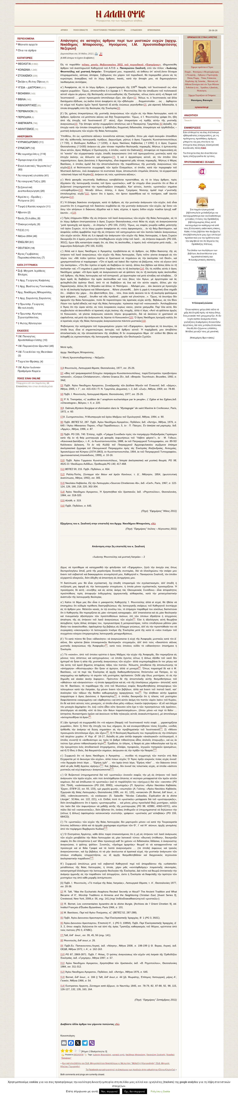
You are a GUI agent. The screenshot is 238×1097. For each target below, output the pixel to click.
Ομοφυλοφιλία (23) (30, 159)
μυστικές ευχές (118, 1055)
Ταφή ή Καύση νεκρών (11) (34, 206)
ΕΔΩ (203, 148)
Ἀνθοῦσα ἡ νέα (192, 87)
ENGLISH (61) (26, 242)
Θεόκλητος (201, 90)
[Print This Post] (96, 53)
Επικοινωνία (154, 30)
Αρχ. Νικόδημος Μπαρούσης (35, 292)
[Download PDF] (100, 53)
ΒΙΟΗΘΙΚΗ (24, 93)
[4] (76, 123)
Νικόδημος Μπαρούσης (135, 1055)
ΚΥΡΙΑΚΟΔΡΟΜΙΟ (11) (31, 142)
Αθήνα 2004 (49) (27, 236)
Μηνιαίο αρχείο (27, 44)
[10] (81, 190)
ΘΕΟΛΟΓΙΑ (24, 63)
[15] (131, 317)
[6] (141, 150)
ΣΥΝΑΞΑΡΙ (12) (26, 148)
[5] (161, 123)
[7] (113, 157)
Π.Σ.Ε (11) (23, 230)
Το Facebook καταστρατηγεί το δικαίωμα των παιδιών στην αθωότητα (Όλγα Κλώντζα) (130, 1069)
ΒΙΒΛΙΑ (22, 99)
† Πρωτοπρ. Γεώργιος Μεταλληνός (31, 305)
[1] (134, 97)
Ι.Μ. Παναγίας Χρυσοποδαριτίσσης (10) (32, 338)
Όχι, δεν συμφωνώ (134, 1091)
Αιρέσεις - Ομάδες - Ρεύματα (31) (30, 198)
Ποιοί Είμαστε (80, 30)
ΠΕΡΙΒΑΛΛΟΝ (25, 111)
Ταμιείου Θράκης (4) (30, 361)
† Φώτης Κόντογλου (30, 323)
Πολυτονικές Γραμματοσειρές (109, 30)
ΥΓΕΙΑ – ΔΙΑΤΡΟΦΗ (29, 87)
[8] (68, 167)
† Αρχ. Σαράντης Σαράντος (34, 298)
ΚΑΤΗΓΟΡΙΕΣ (24, 57)
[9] (92, 174)
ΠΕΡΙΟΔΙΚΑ (24, 117)
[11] (87, 193)
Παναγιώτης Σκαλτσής (155, 1055)
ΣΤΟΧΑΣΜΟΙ (25, 75)
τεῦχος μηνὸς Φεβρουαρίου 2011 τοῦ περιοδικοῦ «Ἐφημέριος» (121, 64)
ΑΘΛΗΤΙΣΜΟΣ (26, 129)
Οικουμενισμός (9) (29, 224)
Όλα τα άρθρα (27, 50)
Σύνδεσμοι (136, 30)
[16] (143, 320)
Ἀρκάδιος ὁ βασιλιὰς (209, 87)
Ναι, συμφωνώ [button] (109, 1091)
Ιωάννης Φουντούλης (102, 1055)
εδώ (153, 523)
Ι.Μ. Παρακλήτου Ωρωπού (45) (36, 346)
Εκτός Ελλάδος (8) (29, 218)
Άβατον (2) (24, 212)
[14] (142, 268)
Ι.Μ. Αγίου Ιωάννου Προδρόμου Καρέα (29, 369)
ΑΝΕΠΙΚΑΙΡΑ (25, 123)
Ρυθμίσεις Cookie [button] (160, 1091)
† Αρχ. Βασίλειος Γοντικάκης (35, 286)
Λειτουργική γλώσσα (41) (33, 175)
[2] (145, 104)
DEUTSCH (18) (26, 248)
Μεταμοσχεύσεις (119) (32, 154)
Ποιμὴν (188, 72)
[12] (72, 197)
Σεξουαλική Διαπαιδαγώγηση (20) (31, 189)
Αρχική (64, 30)
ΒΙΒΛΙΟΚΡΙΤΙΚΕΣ (27, 105)
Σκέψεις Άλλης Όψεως (31, 81)
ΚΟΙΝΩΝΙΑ (24, 69)
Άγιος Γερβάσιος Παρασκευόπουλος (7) (31, 255)
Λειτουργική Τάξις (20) (32, 181)
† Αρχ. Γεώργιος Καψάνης (34, 280)
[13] (74, 212)
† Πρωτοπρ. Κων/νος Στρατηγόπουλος (30, 315)
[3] (118, 108)
